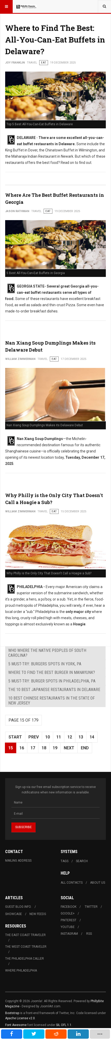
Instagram (69, 934)
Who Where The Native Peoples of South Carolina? (47, 653)
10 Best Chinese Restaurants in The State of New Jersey (51, 701)
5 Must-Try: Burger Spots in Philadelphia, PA (52, 681)
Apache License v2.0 (20, 1018)
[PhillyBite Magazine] (26, 6)
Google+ (68, 913)
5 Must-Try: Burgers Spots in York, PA (44, 663)
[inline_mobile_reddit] (56, 1034)
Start (15, 737)
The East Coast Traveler (25, 935)
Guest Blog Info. (18, 907)
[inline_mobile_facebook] (11, 1034)
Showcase (13, 914)
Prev (33, 737)
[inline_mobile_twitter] (33, 1034)
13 (80, 737)
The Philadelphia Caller (24, 958)
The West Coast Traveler (25, 946)
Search (82, 861)
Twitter (91, 907)
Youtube (68, 927)
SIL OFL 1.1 (64, 1025)
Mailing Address (18, 860)
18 (44, 747)
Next (69, 747)
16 (21, 747)
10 (47, 737)
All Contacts (72, 882)
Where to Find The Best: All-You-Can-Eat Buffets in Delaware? (55, 39)
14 (92, 737)
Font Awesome (16, 1025)
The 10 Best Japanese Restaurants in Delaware (54, 689)
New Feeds (37, 914)
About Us (97, 882)
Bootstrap (12, 1013)
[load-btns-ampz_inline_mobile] (100, 1034)
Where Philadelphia (21, 970)
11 (58, 737)
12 (69, 737)
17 (32, 747)
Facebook (68, 907)
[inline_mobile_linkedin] (78, 1034)
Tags (64, 861)
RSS (89, 934)
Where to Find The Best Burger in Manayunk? (51, 672)
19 (55, 747)
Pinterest (68, 920)
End (85, 747)
